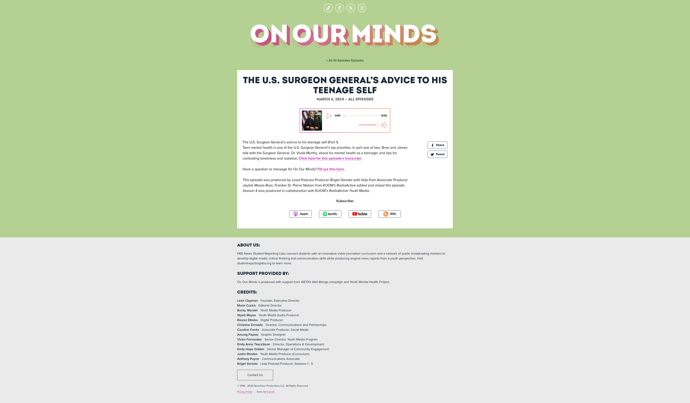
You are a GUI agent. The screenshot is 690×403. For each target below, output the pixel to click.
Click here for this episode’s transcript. (330, 158)
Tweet (440, 154)
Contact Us (255, 375)
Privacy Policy (244, 391)
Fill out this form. (331, 169)
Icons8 (270, 391)
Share (439, 145)
